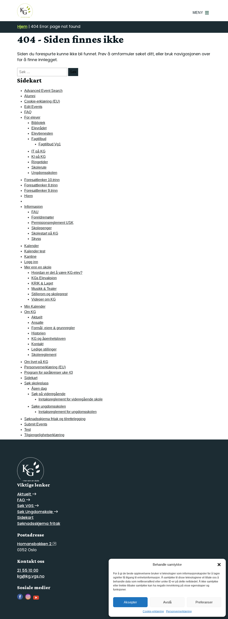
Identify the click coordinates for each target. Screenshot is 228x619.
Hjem (22, 26)
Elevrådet (39, 128)
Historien (38, 333)
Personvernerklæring (179, 611)
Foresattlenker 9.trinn (41, 190)
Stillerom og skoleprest (49, 294)
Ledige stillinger (44, 349)
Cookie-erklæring (153, 611)
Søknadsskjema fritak (38, 523)
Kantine (30, 256)
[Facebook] (21, 598)
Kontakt (37, 344)
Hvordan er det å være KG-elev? (56, 272)
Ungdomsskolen (44, 173)
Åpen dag (39, 388)
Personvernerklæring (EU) (45, 367)
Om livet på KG (36, 362)
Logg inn (31, 262)
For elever (32, 117)
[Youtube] (37, 598)
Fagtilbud (38, 139)
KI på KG (38, 157)
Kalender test (34, 251)
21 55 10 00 (27, 570)
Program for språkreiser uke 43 (48, 372)
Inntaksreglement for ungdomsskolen (68, 412)
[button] (219, 564)
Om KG (30, 312)
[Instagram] (29, 598)
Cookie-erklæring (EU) (42, 101)
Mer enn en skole (37, 267)
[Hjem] (25, 11)
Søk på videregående (48, 394)
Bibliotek (38, 123)
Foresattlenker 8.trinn (41, 185)
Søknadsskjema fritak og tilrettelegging (55, 419)
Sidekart (30, 378)
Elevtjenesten (42, 133)
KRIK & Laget (42, 283)
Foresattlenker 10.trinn (42, 180)
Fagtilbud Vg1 (50, 144)
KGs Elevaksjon (44, 278)
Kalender (31, 246)
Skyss (36, 239)
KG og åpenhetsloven (48, 338)
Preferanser (204, 602)
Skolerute (39, 167)
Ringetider (39, 162)
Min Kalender (34, 306)
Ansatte (37, 322)
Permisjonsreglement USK (52, 223)
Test (27, 429)
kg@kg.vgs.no (31, 576)
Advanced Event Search (43, 91)
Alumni (29, 96)
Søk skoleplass (36, 383)
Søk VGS (26, 505)
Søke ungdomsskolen (48, 406)
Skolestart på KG (44, 233)
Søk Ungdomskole (35, 511)
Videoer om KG (43, 299)
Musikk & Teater (44, 289)
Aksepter (130, 602)
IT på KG (38, 151)
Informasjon (33, 206)
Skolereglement (43, 355)
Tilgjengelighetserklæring (44, 435)
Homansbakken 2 (35, 544)
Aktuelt (36, 317)
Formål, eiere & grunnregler (53, 328)
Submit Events (35, 424)
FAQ (27, 112)
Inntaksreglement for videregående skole (71, 399)
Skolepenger (41, 228)
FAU (35, 212)
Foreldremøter (42, 217)
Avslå (167, 602)
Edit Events (33, 107)
